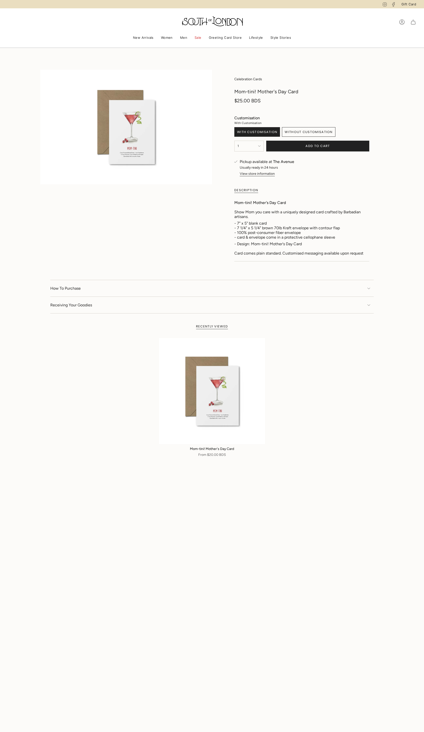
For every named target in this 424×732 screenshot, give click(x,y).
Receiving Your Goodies (71, 305)
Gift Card (408, 4)
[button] (143, 38)
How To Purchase (65, 288)
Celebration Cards (248, 79)
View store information (257, 174)
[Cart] (413, 22)
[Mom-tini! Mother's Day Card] (212, 391)
